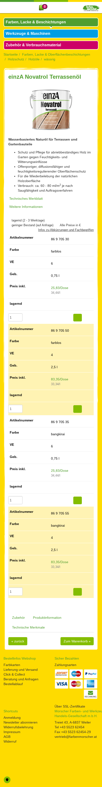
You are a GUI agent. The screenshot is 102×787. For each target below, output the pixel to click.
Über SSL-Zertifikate (70, 706)
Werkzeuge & (28, 33)
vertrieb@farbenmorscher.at (76, 737)
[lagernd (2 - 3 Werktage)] (9, 220)
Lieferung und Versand (21, 670)
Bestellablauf (13, 684)
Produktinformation (47, 617)
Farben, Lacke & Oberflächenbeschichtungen (56, 54)
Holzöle (34, 59)
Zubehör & (33, 45)
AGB (7, 737)
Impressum (12, 732)
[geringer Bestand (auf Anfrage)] (9, 225)
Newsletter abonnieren (20, 722)
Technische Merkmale (28, 627)
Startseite (11, 54)
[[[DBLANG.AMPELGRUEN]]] (52, 305)
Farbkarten (12, 665)
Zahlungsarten (65, 665)
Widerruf (10, 741)
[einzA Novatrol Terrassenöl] (51, 110)
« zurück (17, 641)
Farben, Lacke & (36, 22)
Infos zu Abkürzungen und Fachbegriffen (66, 230)
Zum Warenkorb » (77, 641)
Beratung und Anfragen (21, 679)
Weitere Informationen (26, 207)
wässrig (49, 59)
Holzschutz (16, 59)
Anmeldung (12, 717)
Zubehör (18, 617)
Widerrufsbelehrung (18, 727)
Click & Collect (14, 674)
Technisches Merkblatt (26, 198)
